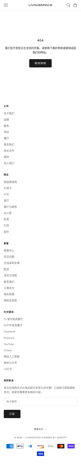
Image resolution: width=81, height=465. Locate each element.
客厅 (6, 200)
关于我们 (9, 113)
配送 (6, 269)
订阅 (12, 413)
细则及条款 (10, 300)
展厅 (6, 138)
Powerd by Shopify (54, 437)
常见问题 (9, 256)
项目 (6, 132)
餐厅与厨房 (10, 206)
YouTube (9, 344)
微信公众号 (10, 362)
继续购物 (40, 63)
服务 (6, 126)
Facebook (9, 331)
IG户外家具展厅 (13, 325)
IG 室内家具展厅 (13, 319)
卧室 (6, 219)
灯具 (6, 225)
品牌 (6, 119)
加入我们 (9, 163)
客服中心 (9, 250)
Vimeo (7, 350)
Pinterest (9, 338)
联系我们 (9, 144)
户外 (6, 194)
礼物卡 (8, 188)
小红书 (8, 369)
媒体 (6, 157)
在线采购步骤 (12, 263)
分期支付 (9, 288)
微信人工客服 (12, 356)
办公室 (8, 213)
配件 (6, 232)
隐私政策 (9, 294)
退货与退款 (10, 275)
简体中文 (38, 429)
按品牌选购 (10, 182)
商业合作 (9, 150)
